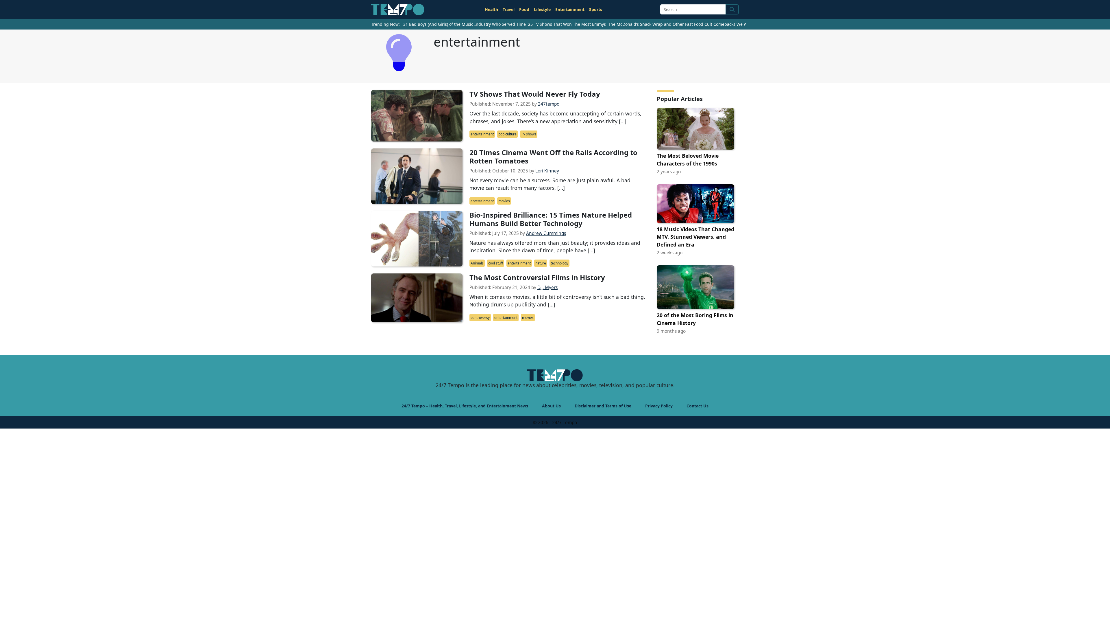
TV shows (528, 134)
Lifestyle (542, 9)
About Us (551, 406)
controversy (480, 317)
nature (540, 263)
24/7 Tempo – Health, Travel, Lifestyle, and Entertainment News (465, 406)
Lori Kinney (547, 171)
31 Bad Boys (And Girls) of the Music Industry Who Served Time (464, 24)
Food (524, 9)
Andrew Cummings (546, 233)
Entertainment (569, 9)
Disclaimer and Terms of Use (603, 406)
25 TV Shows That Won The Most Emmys (567, 24)
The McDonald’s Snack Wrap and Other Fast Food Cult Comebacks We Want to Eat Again (693, 24)
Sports (595, 9)
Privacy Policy (659, 406)
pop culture (507, 134)
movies (504, 200)
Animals (477, 263)
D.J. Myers (547, 287)
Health (491, 9)
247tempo (548, 104)
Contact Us (697, 406)
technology (559, 263)
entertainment (482, 134)
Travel (509, 9)
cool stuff (495, 263)
